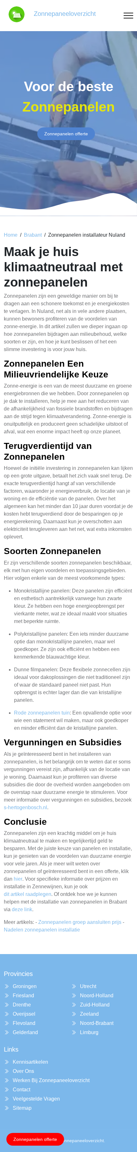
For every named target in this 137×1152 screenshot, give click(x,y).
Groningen (24, 986)
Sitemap (21, 1108)
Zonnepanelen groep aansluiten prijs (79, 922)
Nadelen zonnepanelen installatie (42, 929)
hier (18, 879)
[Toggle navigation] (128, 15)
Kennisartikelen (29, 1062)
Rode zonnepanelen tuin (42, 712)
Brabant (33, 235)
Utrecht (87, 986)
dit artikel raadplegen (27, 894)
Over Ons (22, 1071)
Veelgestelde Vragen (35, 1098)
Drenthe (21, 1004)
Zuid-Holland (94, 1004)
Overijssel (23, 1014)
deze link (22, 909)
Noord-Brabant (96, 1023)
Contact (20, 1089)
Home (11, 235)
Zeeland (89, 1014)
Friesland (22, 995)
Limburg (88, 1032)
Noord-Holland (96, 995)
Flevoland (23, 1023)
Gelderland (24, 1032)
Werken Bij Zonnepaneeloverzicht (50, 1080)
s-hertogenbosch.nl (25, 807)
